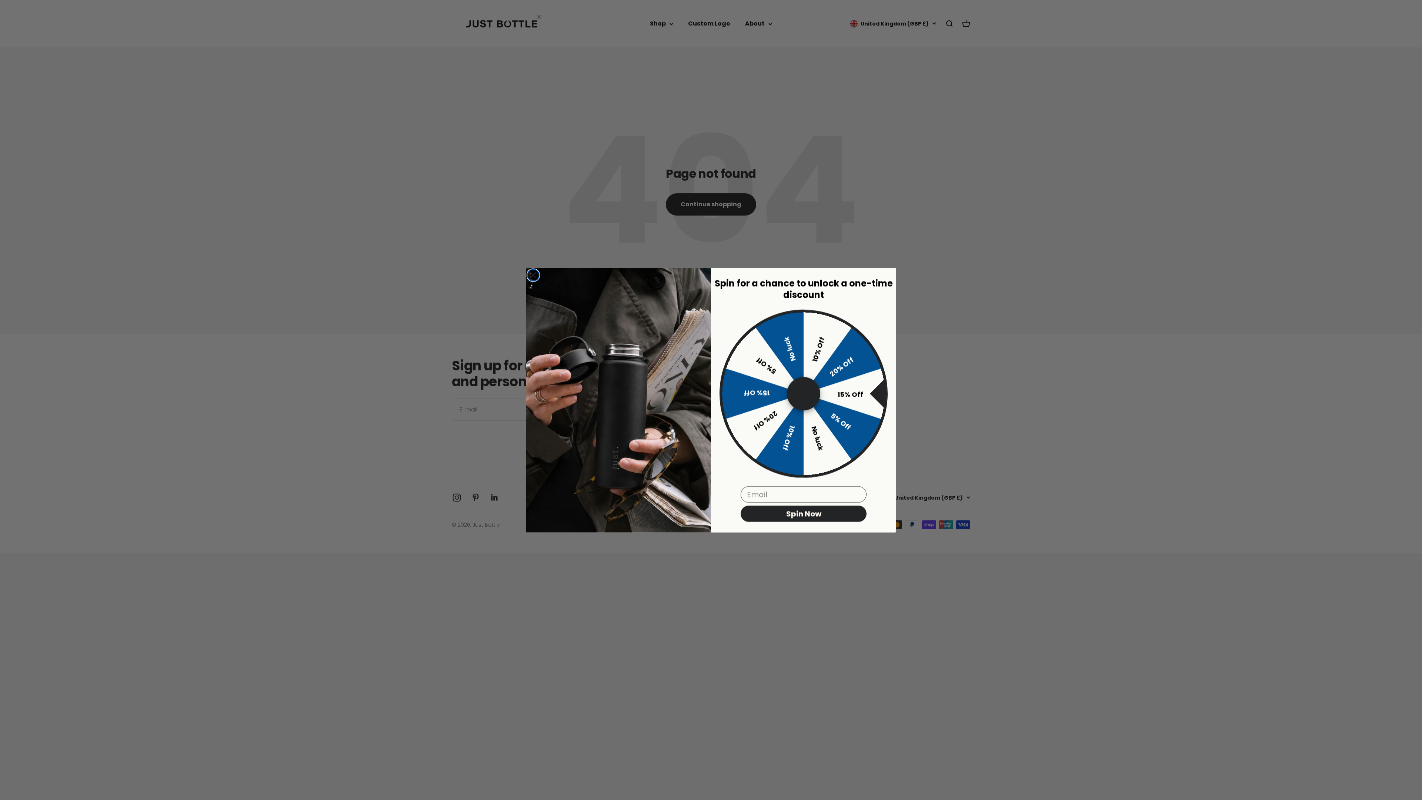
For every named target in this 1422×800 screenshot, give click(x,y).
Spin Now (803, 514)
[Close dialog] (533, 275)
